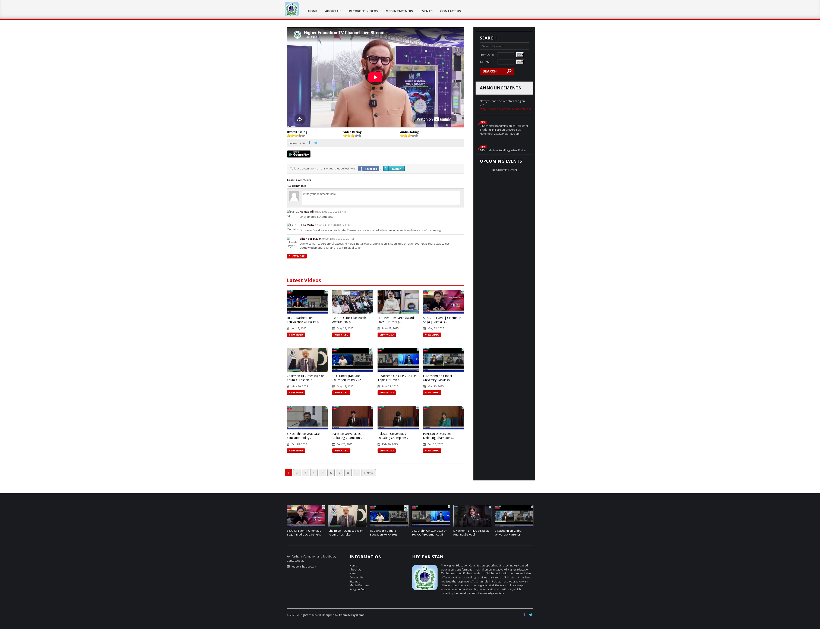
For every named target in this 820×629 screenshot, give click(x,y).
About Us (333, 11)
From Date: (487, 55)
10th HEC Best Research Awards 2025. (349, 320)
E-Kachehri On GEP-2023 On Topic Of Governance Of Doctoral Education (388, 534)
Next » (368, 472)
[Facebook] (311, 143)
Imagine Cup (358, 589)
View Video (296, 334)
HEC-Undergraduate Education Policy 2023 (347, 378)
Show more (297, 256)
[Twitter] (316, 143)
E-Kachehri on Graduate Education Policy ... (303, 436)
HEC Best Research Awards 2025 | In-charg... (396, 320)
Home (313, 11)
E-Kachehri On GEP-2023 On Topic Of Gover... (397, 378)
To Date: (485, 62)
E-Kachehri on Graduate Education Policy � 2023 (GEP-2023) (510, 534)
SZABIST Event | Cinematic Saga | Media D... (442, 320)
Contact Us (450, 11)
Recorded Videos (363, 11)
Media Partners (399, 11)
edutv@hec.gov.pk (304, 566)
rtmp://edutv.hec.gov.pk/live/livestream (505, 109)
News (353, 573)
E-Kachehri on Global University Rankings (437, 378)
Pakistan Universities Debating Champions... (347, 436)
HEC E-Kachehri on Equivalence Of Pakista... (303, 320)
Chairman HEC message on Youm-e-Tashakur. (306, 378)
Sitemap (355, 581)
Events (426, 11)
